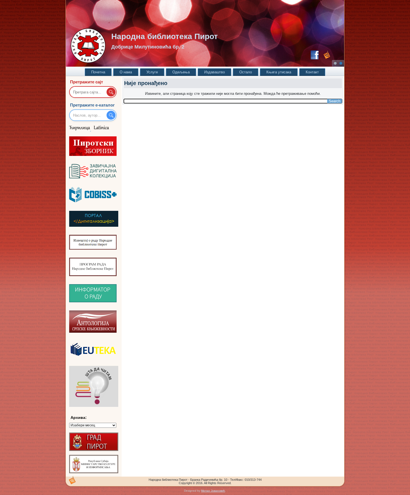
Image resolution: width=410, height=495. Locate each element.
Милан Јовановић (213, 490)
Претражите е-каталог (92, 105)
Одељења (181, 72)
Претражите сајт (86, 81)
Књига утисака (278, 72)
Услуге (152, 72)
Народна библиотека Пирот (164, 36)
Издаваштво (214, 72)
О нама (126, 72)
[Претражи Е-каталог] (111, 115)
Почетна (98, 72)
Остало (245, 72)
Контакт (312, 72)
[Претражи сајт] (111, 92)
